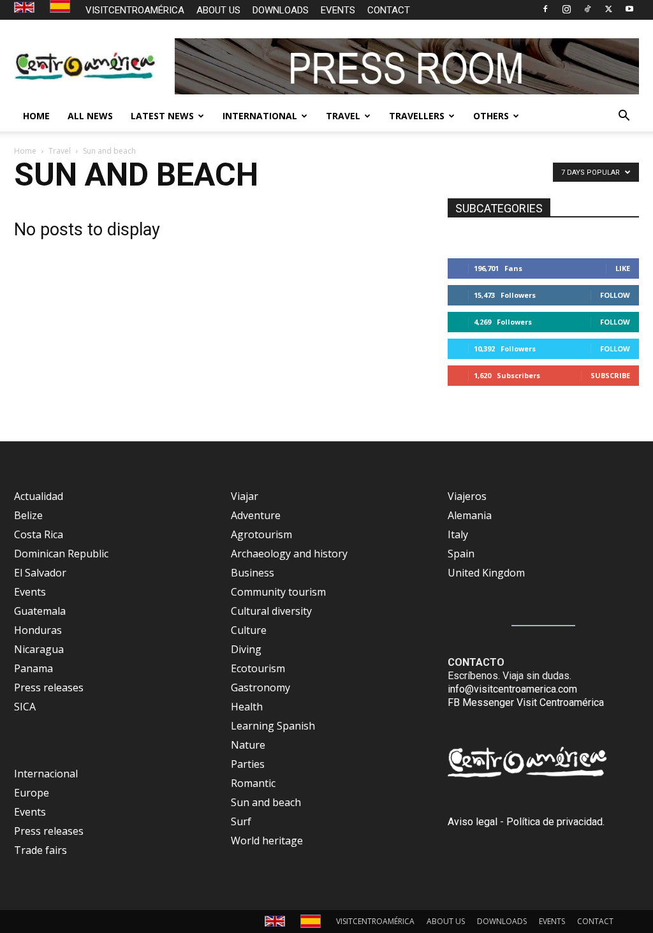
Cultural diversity (271, 611)
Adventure (256, 515)
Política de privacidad (554, 822)
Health (247, 707)
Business (252, 573)
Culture (249, 630)
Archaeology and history (289, 554)
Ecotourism (258, 668)
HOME (36, 116)
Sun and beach (266, 802)
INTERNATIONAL (260, 116)
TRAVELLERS (416, 116)
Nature (248, 745)
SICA (25, 707)
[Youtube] (629, 9)
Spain (461, 554)
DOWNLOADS (281, 10)
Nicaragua (39, 649)
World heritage (267, 841)
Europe (31, 793)
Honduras (38, 630)
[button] (623, 117)
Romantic (253, 783)
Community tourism (278, 592)
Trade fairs (40, 850)
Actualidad (38, 496)
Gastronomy (260, 687)
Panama (33, 668)
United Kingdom (486, 573)
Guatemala (40, 611)
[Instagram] (566, 9)
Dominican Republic (61, 554)
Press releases (49, 687)
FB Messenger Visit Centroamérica (526, 702)
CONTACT (388, 10)
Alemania (470, 515)
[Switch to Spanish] (61, 6)
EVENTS (338, 10)
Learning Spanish (273, 726)
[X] (608, 9)
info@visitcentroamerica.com (512, 689)
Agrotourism (261, 534)
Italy (458, 534)
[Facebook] (545, 9)
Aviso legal (472, 822)
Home (25, 150)
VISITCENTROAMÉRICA (134, 10)
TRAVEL (343, 116)
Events (30, 592)
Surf (241, 821)
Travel (59, 150)
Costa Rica (38, 534)
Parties (248, 764)
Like (622, 268)
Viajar (244, 496)
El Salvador (40, 573)
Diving (246, 649)
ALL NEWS (90, 116)
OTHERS (491, 116)
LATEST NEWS (162, 116)
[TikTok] (587, 9)
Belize (28, 515)
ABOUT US (218, 10)
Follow (615, 295)
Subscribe (610, 375)
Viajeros (467, 496)
